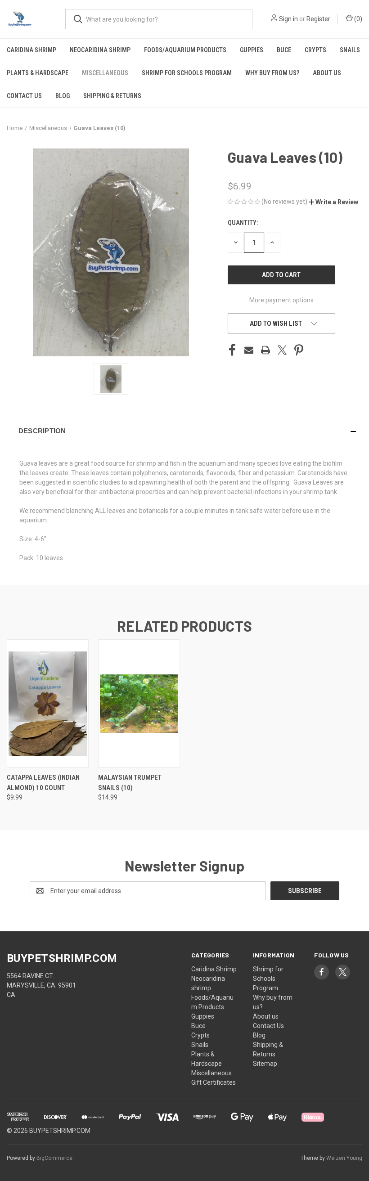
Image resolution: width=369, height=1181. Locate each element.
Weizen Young (344, 1158)
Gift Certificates (213, 1082)
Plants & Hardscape (37, 72)
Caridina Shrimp (31, 50)
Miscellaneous (105, 72)
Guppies (251, 50)
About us (327, 72)
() (357, 18)
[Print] (265, 350)
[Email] (248, 350)
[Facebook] (232, 350)
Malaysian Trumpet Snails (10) (130, 782)
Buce (284, 50)
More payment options (281, 300)
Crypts (315, 50)
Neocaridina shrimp (100, 50)
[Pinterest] (298, 350)
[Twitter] (282, 350)
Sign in (288, 18)
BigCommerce (54, 1158)
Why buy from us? (272, 72)
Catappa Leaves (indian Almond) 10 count (43, 782)
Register (318, 18)
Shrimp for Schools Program (187, 72)
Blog (62, 95)
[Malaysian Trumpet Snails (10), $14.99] (139, 703)
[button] (333, 202)
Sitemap (265, 1063)
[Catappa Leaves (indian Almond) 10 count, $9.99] (48, 703)
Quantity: (243, 222)
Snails (350, 50)
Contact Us (24, 95)
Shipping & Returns (112, 95)
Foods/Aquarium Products (185, 50)
